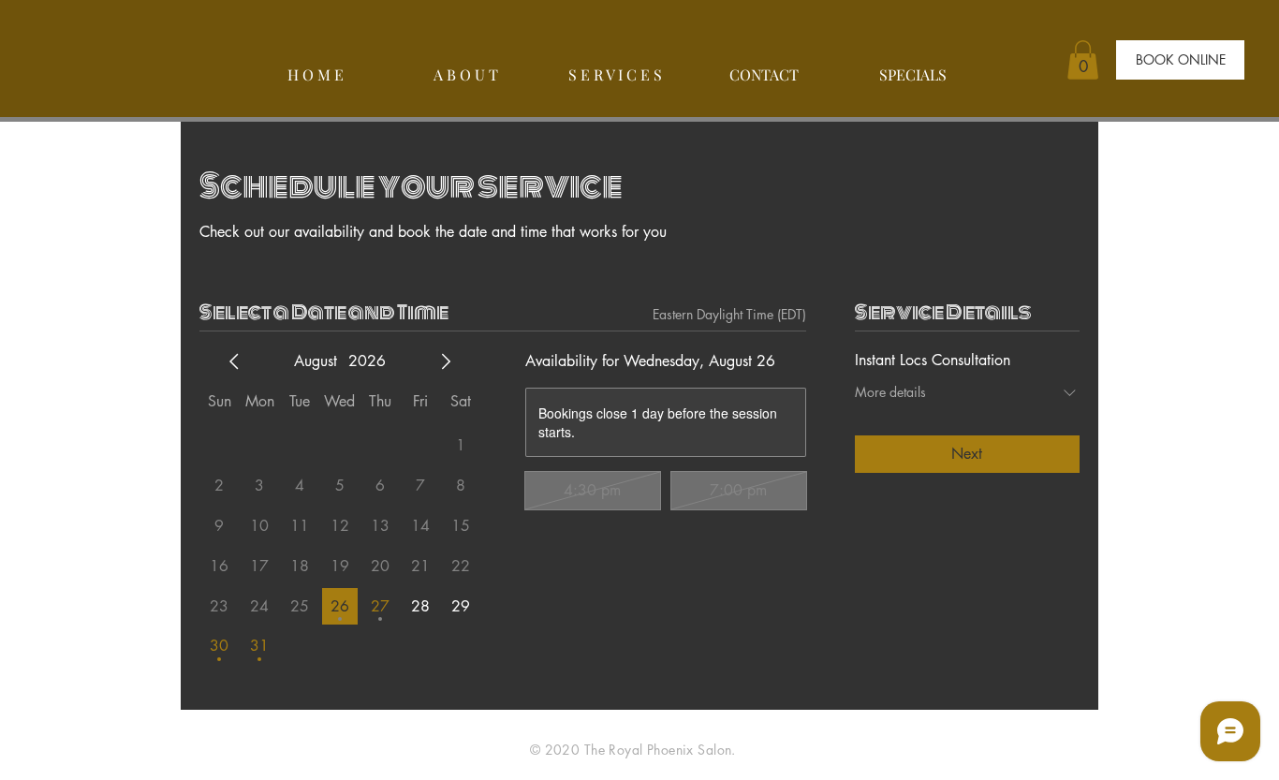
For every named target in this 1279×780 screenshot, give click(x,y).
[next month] (445, 361)
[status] (729, 314)
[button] (1082, 60)
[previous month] (234, 361)
